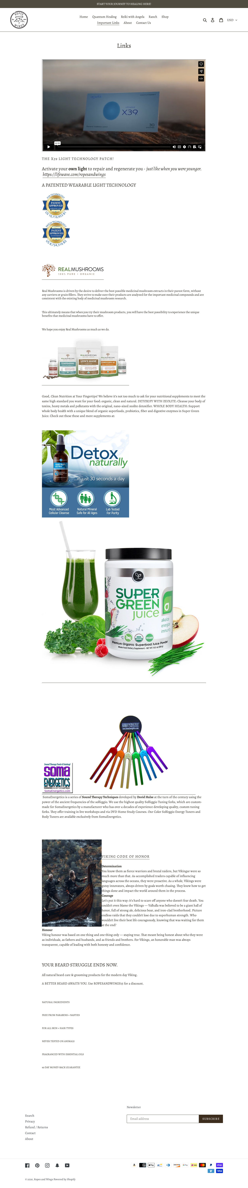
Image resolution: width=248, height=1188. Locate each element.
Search (29, 1115)
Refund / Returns (36, 1127)
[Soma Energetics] (119, 792)
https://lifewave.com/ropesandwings (74, 174)
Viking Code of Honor (126, 856)
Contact (30, 1133)
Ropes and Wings (44, 1179)
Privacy (30, 1121)
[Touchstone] (124, 680)
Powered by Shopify (65, 1179)
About (29, 1139)
